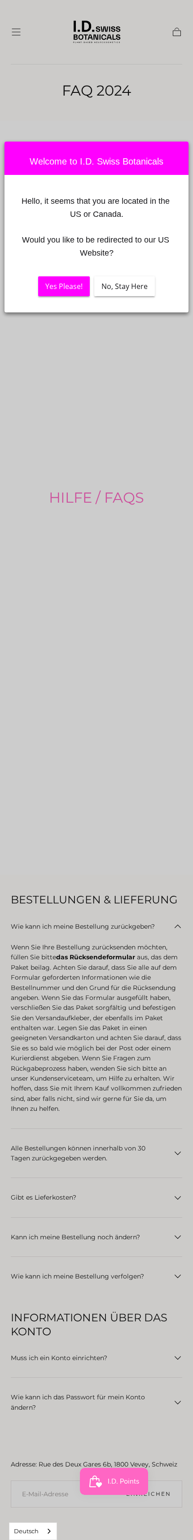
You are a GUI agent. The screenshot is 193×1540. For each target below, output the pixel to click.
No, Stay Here (124, 286)
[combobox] (33, 1531)
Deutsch (26, 1531)
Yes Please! (64, 286)
